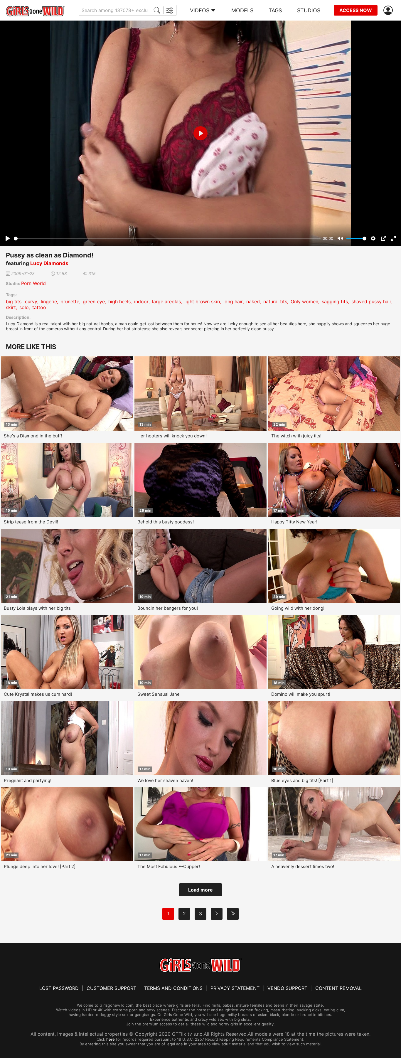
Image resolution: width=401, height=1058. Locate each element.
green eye (94, 301)
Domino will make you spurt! (300, 694)
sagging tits (335, 301)
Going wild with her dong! (297, 608)
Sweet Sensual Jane (158, 694)
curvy (31, 301)
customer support (111, 988)
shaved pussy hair (371, 301)
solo (24, 307)
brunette (69, 301)
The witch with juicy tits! (296, 436)
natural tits (275, 301)
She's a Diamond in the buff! (33, 436)
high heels (119, 301)
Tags (275, 10)
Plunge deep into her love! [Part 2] (39, 866)
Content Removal (338, 988)
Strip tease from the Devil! (31, 522)
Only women (304, 301)
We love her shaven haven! (165, 780)
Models (242, 10)
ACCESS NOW (355, 10)
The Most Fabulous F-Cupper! (168, 866)
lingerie (49, 301)
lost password (59, 988)
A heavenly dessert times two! (302, 866)
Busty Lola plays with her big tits (37, 608)
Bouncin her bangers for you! (167, 608)
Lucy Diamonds (49, 263)
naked (253, 301)
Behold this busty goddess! (165, 522)
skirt (11, 307)
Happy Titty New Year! (294, 522)
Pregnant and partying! (27, 780)
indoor (141, 301)
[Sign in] (389, 10)
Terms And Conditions (173, 988)
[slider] (167, 238)
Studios (308, 10)
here (110, 1039)
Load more (200, 890)
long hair (233, 301)
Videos (199, 10)
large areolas (166, 301)
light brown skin (202, 301)
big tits (13, 301)
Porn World (33, 283)
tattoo (39, 307)
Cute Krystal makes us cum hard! (38, 694)
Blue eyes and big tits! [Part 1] (302, 780)
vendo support (287, 988)
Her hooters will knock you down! (172, 436)
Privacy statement (235, 988)
